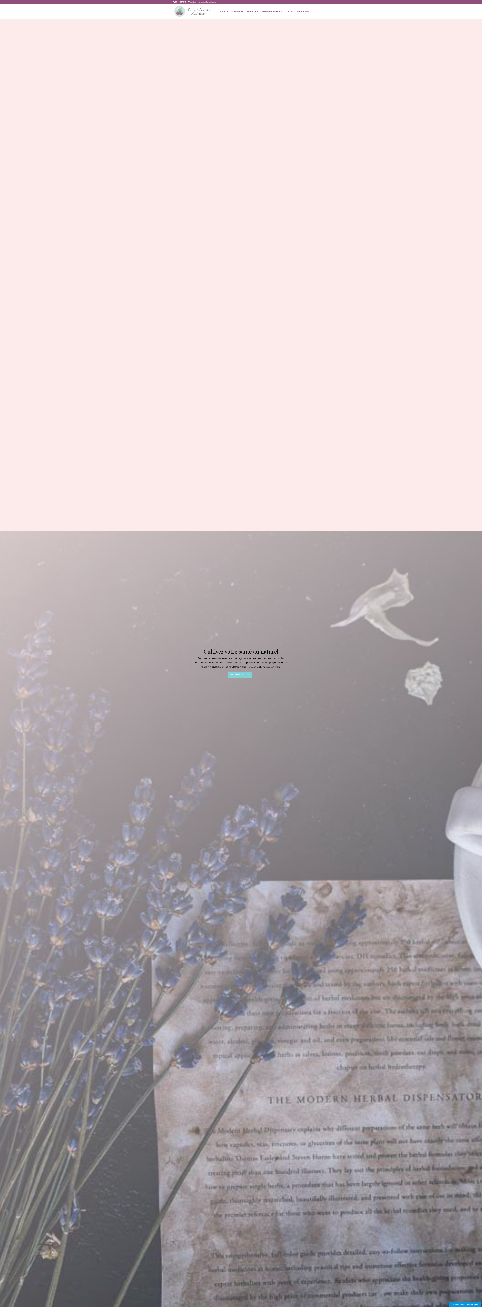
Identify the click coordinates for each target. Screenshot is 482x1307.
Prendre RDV (303, 12)
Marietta (224, 12)
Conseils (290, 12)
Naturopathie (237, 12)
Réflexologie (252, 12)
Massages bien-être (270, 12)
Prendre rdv (240, 674)
